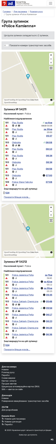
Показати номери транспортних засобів (30, 45)
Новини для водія (13, 421)
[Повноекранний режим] (51, 68)
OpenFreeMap (10, 100)
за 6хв (48, 122)
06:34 (49, 155)
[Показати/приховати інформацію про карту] (51, 100)
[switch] (6, 45)
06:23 (49, 321)
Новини (5, 369)
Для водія (7, 395)
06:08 (49, 142)
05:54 (49, 308)
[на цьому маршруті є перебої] (6, 126)
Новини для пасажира (15, 419)
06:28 (49, 327)
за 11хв (48, 275)
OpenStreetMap (10, 103)
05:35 (49, 294)
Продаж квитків (9, 383)
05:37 (49, 135)
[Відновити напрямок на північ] (51, 63)
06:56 (49, 168)
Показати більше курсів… (17, 197)
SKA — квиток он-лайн (12, 389)
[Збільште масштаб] (51, 55)
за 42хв (48, 281)
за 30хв (48, 129)
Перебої (6, 375)
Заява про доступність (28, 435)
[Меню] (50, 3)
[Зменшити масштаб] (51, 59)
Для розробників (10, 410)
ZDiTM (5, 407)
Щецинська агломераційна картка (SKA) (21, 386)
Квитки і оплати (9, 381)
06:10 (49, 149)
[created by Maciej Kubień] (52, 439)
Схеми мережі (8, 378)
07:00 (49, 175)
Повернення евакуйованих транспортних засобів (25, 401)
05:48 (49, 301)
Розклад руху (8, 372)
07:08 (49, 182)
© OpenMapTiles (23, 100)
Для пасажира (9, 367)
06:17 (49, 314)
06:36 (49, 334)
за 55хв (48, 288)
